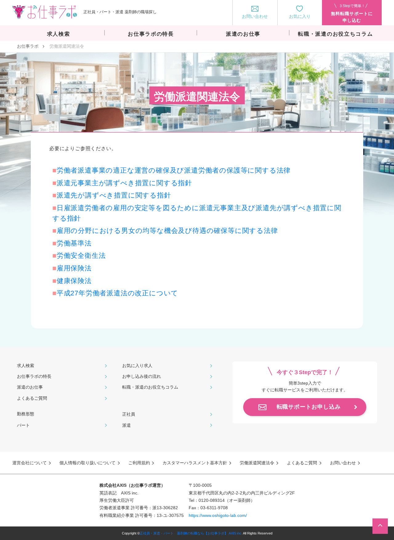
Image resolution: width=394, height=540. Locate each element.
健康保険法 (74, 281)
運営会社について (29, 462)
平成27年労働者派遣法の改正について (121, 293)
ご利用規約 (139, 462)
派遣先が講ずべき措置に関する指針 (114, 195)
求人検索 (25, 365)
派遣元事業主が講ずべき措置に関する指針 (124, 183)
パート (23, 425)
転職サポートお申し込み (309, 407)
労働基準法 (74, 243)
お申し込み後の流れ (141, 376)
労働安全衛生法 (81, 255)
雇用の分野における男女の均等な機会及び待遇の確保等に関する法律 (167, 230)
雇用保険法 (74, 268)
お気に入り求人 (137, 365)
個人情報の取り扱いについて (87, 462)
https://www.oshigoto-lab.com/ (218, 515)
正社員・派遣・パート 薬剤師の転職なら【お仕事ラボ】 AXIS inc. (191, 533)
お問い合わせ (343, 462)
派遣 (126, 425)
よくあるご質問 (32, 398)
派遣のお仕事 (30, 387)
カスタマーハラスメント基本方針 (195, 462)
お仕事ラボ (27, 46)
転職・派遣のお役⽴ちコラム (150, 387)
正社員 (128, 414)
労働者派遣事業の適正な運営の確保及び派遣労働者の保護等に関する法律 (174, 170)
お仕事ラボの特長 (34, 376)
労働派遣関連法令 (257, 462)
